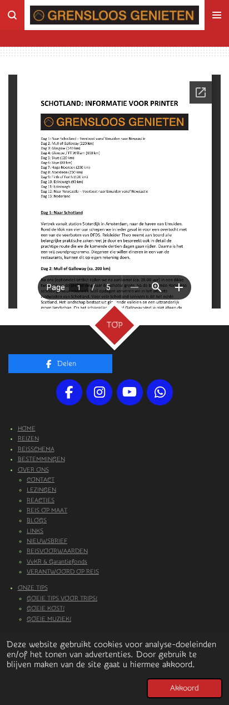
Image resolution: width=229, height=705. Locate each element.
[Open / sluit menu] (217, 15)
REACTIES (40, 500)
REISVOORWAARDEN (57, 551)
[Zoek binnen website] (12, 15)
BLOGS (37, 520)
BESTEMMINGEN (41, 459)
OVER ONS (33, 469)
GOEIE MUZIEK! (49, 619)
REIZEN (28, 438)
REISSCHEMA (36, 449)
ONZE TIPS (33, 587)
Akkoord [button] (184, 688)
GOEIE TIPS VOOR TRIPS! (62, 598)
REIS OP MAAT (47, 510)
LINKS (35, 531)
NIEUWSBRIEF (47, 541)
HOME (27, 428)
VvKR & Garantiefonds (57, 561)
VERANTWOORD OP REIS (63, 571)
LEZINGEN (41, 489)
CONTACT (40, 479)
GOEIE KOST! (45, 608)
